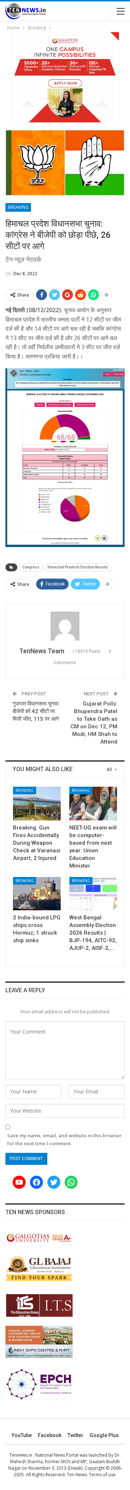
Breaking (18, 207)
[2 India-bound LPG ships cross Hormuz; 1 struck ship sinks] (37, 893)
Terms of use (102, 1475)
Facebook (49, 1435)
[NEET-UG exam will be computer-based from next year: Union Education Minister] (93, 803)
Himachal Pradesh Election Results (78, 567)
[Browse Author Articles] (65, 626)
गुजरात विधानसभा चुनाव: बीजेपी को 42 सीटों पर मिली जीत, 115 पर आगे (36, 711)
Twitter (75, 1435)
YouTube (22, 1435)
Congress (30, 567)
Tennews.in (20, 1455)
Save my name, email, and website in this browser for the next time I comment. (64, 1139)
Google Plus (104, 1435)
